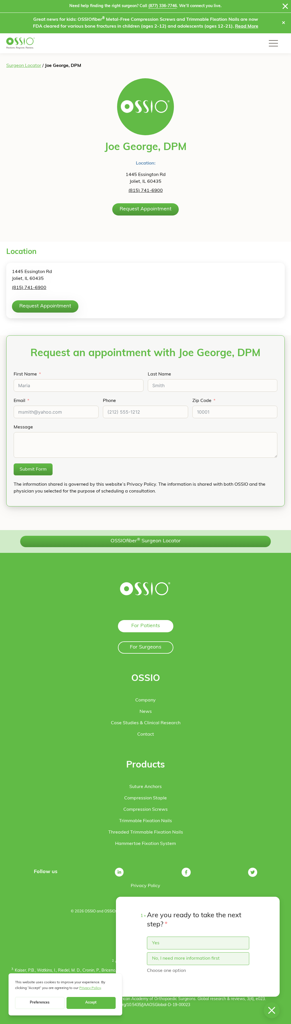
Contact (145, 734)
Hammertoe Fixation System (145, 844)
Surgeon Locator (23, 65)
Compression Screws (145, 809)
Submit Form (33, 469)
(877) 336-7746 (162, 6)
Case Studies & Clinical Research (145, 723)
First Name (25, 374)
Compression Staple (145, 798)
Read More (246, 26)
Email (19, 401)
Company (145, 700)
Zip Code (201, 401)
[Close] (285, 6)
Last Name (159, 374)
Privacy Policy (145, 886)
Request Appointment (145, 209)
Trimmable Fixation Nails (145, 821)
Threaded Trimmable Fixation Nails (145, 832)
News (146, 711)
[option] (198, 943)
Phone (109, 401)
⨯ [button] (283, 23)
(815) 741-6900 (145, 190)
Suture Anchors (145, 787)
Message (23, 427)
